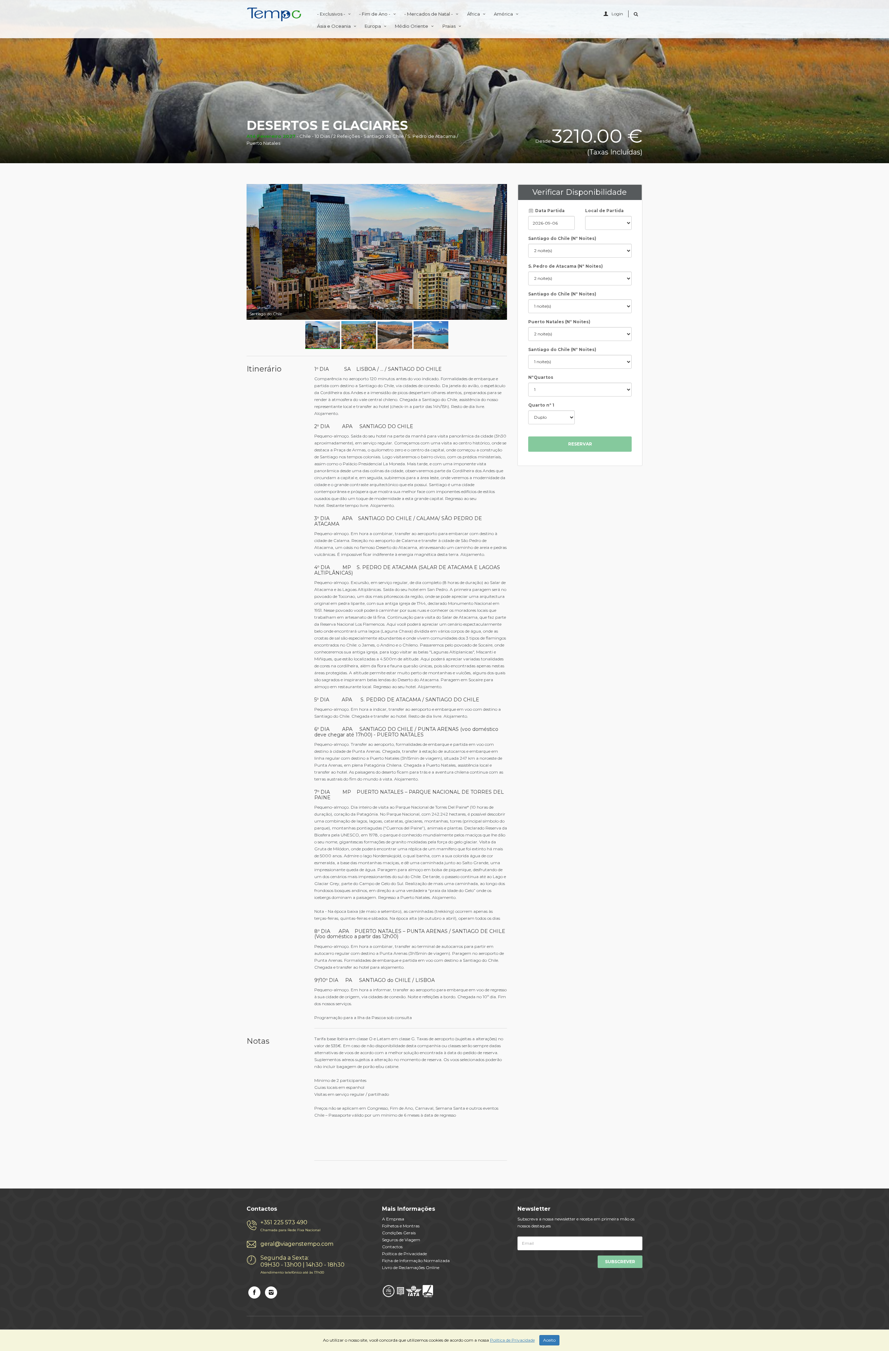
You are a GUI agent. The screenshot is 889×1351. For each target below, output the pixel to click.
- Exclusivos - (331, 14)
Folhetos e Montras (400, 1225)
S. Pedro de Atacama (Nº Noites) (565, 266)
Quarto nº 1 (541, 405)
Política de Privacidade (404, 1253)
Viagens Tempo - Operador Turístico (274, 14)
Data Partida (549, 210)
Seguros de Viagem (401, 1239)
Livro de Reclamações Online (410, 1267)
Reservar (580, 444)
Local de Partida (604, 210)
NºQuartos (540, 377)
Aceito (549, 1340)
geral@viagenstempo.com (296, 1244)
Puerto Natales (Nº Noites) (559, 321)
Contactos (392, 1246)
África (474, 14)
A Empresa (393, 1218)
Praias (449, 26)
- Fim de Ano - (375, 14)
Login (617, 13)
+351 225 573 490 (290, 1225)
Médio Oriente (412, 26)
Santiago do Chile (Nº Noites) (562, 238)
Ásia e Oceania (334, 26)
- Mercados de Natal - (429, 14)
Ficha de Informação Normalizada (416, 1260)
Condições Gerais (399, 1232)
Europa (373, 26)
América (504, 14)
